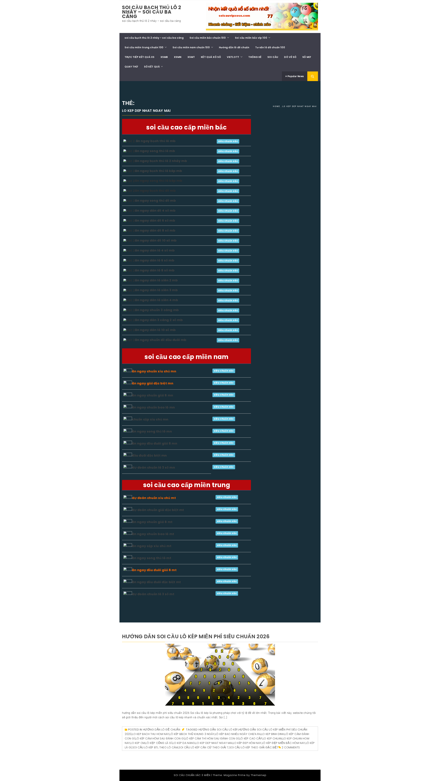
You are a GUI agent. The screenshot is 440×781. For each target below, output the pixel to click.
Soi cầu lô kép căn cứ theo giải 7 (204, 747)
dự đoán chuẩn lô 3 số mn (153, 467)
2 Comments (291, 747)
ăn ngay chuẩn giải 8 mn (152, 395)
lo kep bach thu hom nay (150, 734)
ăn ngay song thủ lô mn (152, 431)
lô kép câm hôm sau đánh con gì (160, 738)
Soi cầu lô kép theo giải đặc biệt (254, 747)
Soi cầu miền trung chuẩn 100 (144, 47)
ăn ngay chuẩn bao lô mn (153, 407)
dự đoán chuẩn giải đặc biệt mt (158, 510)
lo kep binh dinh (272, 734)
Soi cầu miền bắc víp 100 (251, 38)
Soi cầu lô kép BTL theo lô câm (155, 747)
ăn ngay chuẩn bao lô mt (153, 534)
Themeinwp (258, 775)
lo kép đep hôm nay (247, 743)
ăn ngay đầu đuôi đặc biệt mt (156, 582)
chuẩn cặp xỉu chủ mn (150, 419)
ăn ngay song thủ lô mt (151, 558)
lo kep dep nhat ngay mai (214, 743)
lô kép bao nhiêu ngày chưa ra (238, 734)
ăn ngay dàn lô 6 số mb (154, 260)
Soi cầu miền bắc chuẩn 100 (208, 38)
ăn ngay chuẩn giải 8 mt (152, 522)
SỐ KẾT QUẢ (152, 66)
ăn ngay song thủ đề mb (155, 200)
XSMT (191, 57)
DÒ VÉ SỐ (290, 57)
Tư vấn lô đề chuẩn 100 (270, 47)
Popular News (295, 76)
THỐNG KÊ (254, 57)
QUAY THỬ (131, 66)
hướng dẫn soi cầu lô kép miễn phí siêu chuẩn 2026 (196, 636)
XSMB (164, 57)
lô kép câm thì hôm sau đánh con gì (212, 738)
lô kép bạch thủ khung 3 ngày (192, 734)
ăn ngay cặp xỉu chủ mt (151, 546)
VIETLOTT (233, 57)
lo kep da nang (184, 743)
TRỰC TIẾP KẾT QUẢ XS (140, 57)
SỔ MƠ (306, 57)
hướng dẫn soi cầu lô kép (218, 730)
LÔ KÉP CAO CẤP (251, 738)
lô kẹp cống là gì (159, 743)
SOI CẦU (272, 57)
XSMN (178, 57)
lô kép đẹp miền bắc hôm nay (283, 743)
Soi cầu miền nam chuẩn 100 (191, 47)
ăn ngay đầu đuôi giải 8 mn (154, 443)
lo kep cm (138, 743)
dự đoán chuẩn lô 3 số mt (153, 594)
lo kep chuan (272, 738)
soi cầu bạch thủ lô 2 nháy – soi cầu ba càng (151, 12)
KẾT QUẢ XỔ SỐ (211, 57)
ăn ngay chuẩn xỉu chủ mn (154, 371)
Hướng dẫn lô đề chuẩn (234, 47)
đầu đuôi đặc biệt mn (149, 455)
